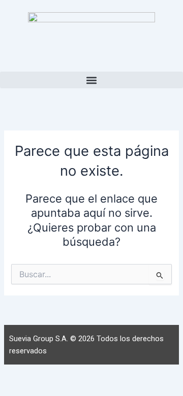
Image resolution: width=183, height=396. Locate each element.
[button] (91, 80)
